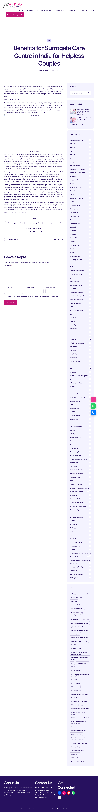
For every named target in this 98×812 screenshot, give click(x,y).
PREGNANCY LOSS (76, 470)
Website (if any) (50, 287)
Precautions (74, 463)
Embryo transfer (75, 256)
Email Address (30, 287)
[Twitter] (27, 231)
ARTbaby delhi (75, 165)
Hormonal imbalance (77, 299)
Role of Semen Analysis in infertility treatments (78, 722)
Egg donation (74, 249)
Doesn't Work (74, 238)
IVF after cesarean (76, 667)
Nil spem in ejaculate (77, 705)
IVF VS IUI (73, 379)
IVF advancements (82, 663)
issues (72, 365)
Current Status (74, 216)
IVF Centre (74, 679)
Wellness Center (76, 758)
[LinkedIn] (41, 231)
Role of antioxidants (76, 492)
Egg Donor (86, 619)
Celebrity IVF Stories (76, 198)
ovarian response (75, 437)
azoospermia (74, 180)
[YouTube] (68, 793)
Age (71, 151)
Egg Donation (74, 245)
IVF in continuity (75, 683)
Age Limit (73, 154)
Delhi (71, 220)
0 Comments (55, 70)
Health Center (75, 634)
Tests (71, 531)
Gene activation (75, 281)
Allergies (73, 162)
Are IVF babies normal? (76, 125)
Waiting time (74, 578)
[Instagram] (64, 793)
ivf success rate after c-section (80, 694)
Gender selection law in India (79, 630)
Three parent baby (76, 542)
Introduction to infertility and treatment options (79, 653)
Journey (72, 386)
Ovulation (73, 441)
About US (30, 10)
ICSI (71, 314)
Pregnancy (73, 466)
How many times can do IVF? (79, 637)
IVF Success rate (76, 690)
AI (70, 158)
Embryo (72, 252)
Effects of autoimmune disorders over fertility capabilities (77, 614)
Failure (72, 263)
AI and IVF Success (76, 597)
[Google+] (38, 231)
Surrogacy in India (76, 734)
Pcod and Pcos (75, 448)
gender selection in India (78, 627)
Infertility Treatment (76, 648)
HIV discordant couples (77, 296)
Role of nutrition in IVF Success (80, 718)
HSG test (73, 307)
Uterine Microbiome (76, 574)
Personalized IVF (75, 455)
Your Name (8, 287)
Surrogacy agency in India (34, 223)
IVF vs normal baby (76, 383)
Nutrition (72, 430)
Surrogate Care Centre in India (53, 223)
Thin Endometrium (76, 539)
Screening (73, 495)
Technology (74, 528)
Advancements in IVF (77, 140)
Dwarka (72, 241)
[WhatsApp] (73, 793)
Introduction (74, 350)
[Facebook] (30, 231)
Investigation (74, 357)
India (71, 332)
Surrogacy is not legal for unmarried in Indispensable (79, 738)
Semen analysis (75, 499)
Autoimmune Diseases (77, 173)
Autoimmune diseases (77, 169)
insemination (74, 347)
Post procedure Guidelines (78, 459)
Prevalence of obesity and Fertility (78, 713)
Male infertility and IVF (77, 397)
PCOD (72, 444)
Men (71, 405)
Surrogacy (73, 524)
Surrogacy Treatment (77, 747)
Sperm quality (74, 510)
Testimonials (72, 10)
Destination (73, 227)
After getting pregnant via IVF (79, 594)
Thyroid (72, 550)
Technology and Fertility (78, 750)
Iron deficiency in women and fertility (79, 658)
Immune (72, 321)
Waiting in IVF (75, 754)
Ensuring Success (76, 260)
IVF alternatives (75, 670)
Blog (92, 10)
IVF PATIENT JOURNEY (45, 10)
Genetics (73, 289)
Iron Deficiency (75, 361)
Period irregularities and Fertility (80, 708)
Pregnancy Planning (76, 473)
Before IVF (73, 183)
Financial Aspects (76, 274)
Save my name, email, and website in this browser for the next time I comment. (32, 297)
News (72, 423)
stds (71, 513)
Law (71, 390)
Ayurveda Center (76, 605)
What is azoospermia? (77, 761)
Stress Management (76, 517)
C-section (73, 191)
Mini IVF (72, 412)
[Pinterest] (34, 231)
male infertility (74, 394)
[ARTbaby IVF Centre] (12, 6)
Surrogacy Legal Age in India (79, 743)
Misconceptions (75, 415)
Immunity (73, 325)
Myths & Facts (74, 419)
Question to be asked (77, 484)
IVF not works (75, 687)
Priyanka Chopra (75, 477)
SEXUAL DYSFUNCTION (78, 506)
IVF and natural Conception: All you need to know (80, 675)
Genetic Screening (76, 285)
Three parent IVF (75, 546)
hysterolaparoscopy (76, 310)
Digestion (73, 234)
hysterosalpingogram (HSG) (79, 641)
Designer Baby (75, 223)
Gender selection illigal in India (79, 623)
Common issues (75, 209)
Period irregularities (76, 452)
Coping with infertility (77, 608)
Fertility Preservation (77, 270)
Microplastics (74, 408)
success (72, 521)
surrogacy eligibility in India (78, 730)
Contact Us (83, 10)
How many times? (76, 303)
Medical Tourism (75, 401)
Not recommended (76, 426)
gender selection (75, 278)
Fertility (72, 267)
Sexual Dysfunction (76, 502)
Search (88, 93)
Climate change (75, 205)
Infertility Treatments (77, 343)
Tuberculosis (74, 557)
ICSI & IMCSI (74, 318)
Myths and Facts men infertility (79, 701)
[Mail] (59, 797)
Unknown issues (75, 570)
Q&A (71, 481)
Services (59, 10)
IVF (49, 41)
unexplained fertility (76, 567)
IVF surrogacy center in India (15, 223)
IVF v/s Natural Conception (79, 376)
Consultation (74, 212)
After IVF (73, 144)
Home (21, 10)
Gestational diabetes (76, 292)
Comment (8, 265)
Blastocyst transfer (76, 187)
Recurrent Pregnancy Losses (79, 488)
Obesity (72, 434)
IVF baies (73, 372)
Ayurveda (73, 176)
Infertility (73, 339)
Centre (72, 202)
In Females (73, 328)
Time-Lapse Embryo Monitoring (80, 553)
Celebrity (73, 194)
